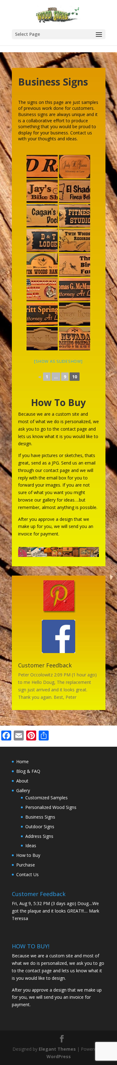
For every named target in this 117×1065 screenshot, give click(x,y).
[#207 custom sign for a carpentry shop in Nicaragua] (74, 191)
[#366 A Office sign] (42, 314)
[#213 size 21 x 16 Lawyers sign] (74, 166)
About (22, 781)
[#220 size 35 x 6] (42, 166)
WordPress (58, 1056)
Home (22, 761)
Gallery (23, 790)
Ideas (30, 845)
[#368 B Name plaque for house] (42, 338)
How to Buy (28, 855)
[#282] (42, 191)
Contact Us (27, 874)
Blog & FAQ (28, 771)
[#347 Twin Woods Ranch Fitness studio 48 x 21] (74, 215)
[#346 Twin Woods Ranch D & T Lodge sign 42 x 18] (42, 240)
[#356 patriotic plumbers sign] (42, 289)
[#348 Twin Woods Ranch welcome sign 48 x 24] (42, 265)
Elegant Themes (57, 1049)
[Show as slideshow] (58, 361)
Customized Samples (46, 798)
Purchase (25, 865)
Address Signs (39, 836)
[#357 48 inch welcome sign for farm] (74, 265)
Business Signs (40, 817)
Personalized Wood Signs (50, 807)
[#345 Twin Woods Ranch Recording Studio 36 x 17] (74, 240)
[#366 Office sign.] (74, 289)
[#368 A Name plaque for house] (74, 314)
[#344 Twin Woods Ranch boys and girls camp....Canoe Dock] (42, 215)
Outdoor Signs (39, 826)
